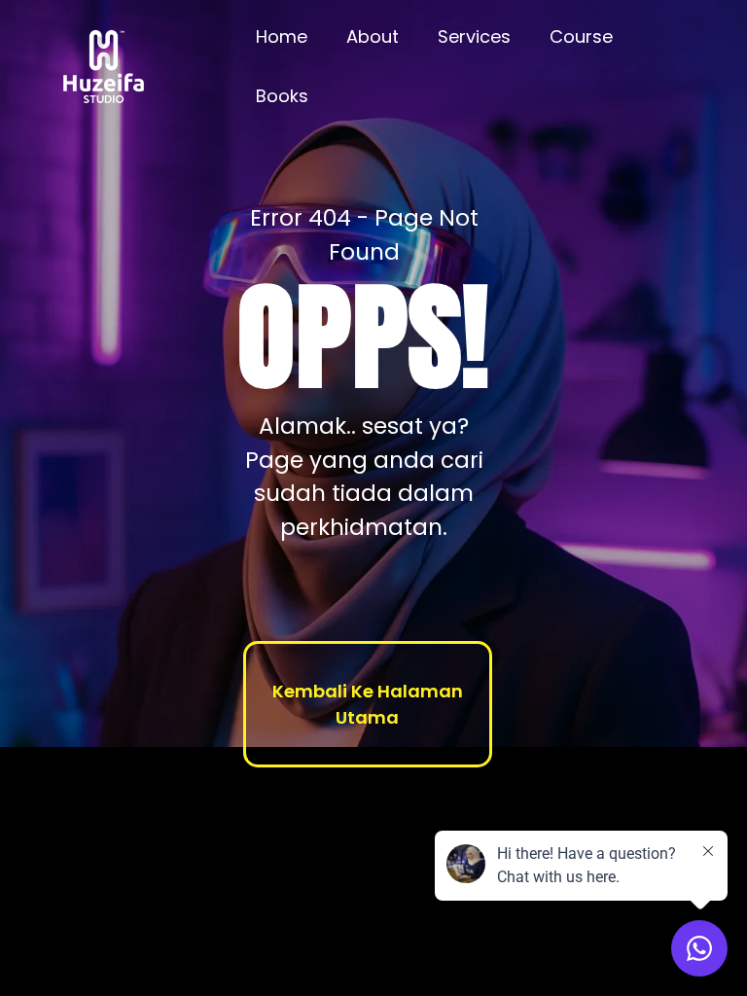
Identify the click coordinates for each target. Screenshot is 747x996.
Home (281, 36)
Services (474, 36)
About (372, 36)
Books (282, 96)
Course (581, 36)
